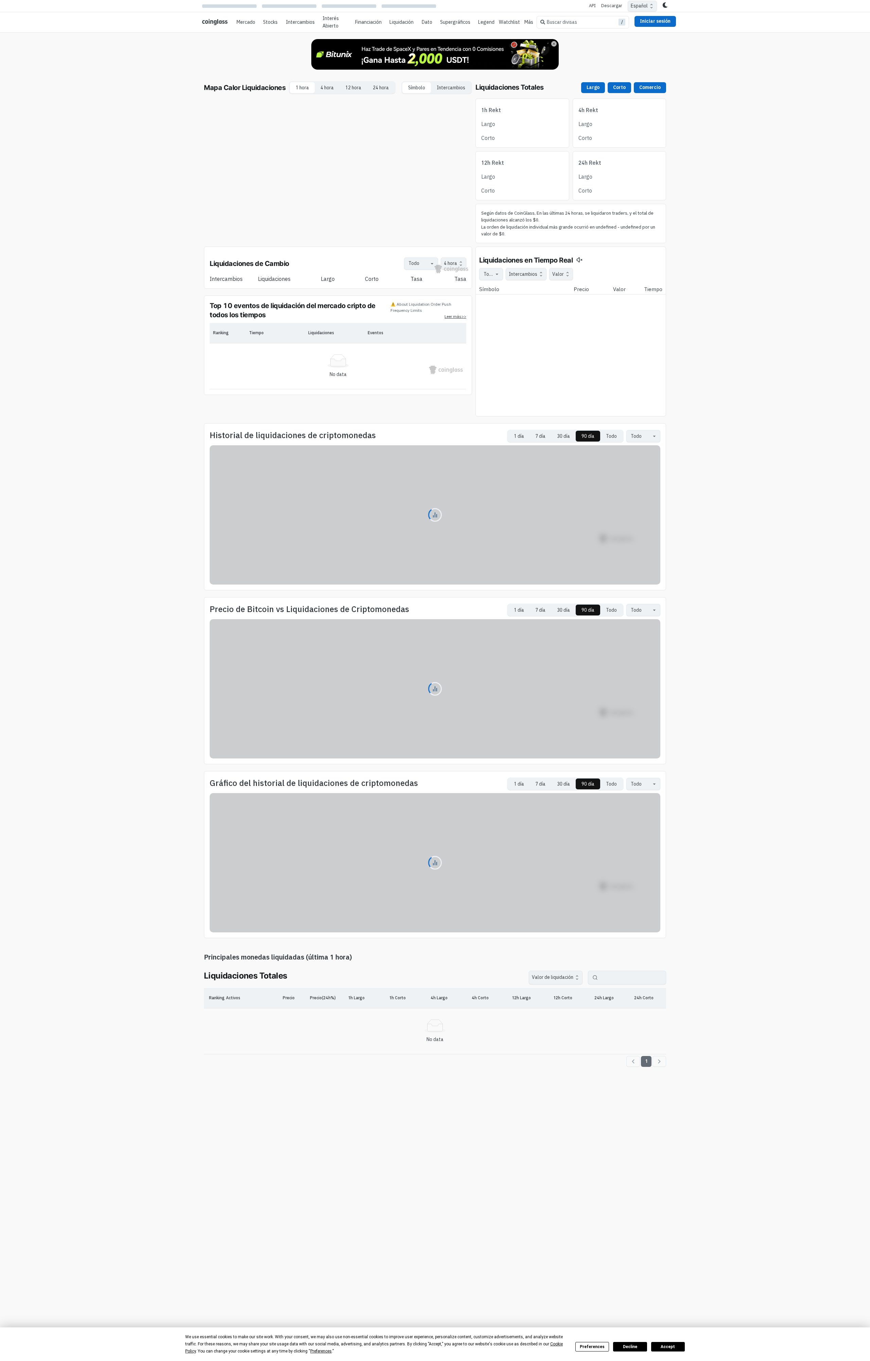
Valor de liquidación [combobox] (552, 977)
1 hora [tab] (302, 88)
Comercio (650, 87)
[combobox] (417, 263)
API (592, 5)
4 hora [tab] (327, 88)
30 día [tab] (563, 436)
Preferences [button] (321, 1351)
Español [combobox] (639, 6)
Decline (630, 1346)
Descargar (611, 5)
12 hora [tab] (353, 88)
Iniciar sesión (655, 21)
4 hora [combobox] (450, 263)
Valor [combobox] (558, 274)
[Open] (432, 263)
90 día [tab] (587, 436)
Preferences (592, 1346)
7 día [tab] (540, 436)
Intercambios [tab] (451, 88)
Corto (619, 87)
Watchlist (509, 22)
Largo (593, 87)
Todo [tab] (611, 436)
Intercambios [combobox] (523, 274)
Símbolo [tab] (416, 88)
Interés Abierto (331, 22)
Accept (668, 1346)
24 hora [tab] (381, 88)
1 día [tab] (519, 436)
